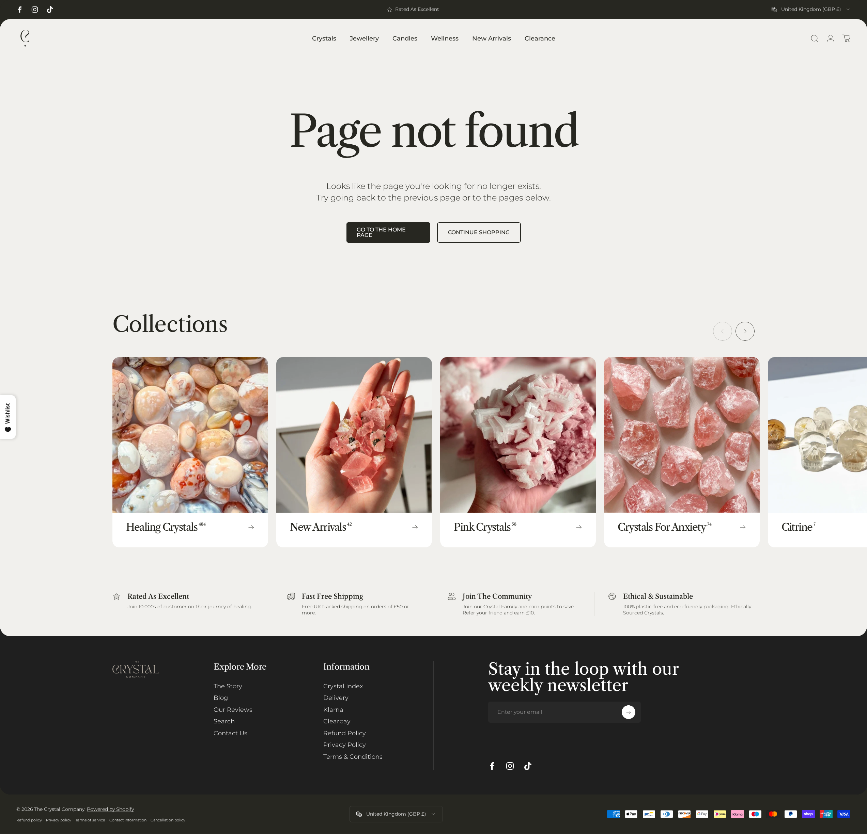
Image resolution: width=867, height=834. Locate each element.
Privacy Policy (344, 745)
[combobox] (811, 9)
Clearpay (337, 721)
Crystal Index (343, 686)
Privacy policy (58, 820)
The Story (228, 686)
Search (224, 721)
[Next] (745, 331)
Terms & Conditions (353, 756)
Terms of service (90, 820)
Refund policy (29, 820)
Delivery (336, 698)
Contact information (127, 820)
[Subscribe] (628, 712)
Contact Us (230, 733)
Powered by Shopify (110, 809)
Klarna (333, 709)
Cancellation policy (168, 820)
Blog (221, 698)
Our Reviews (233, 709)
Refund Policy (344, 733)
